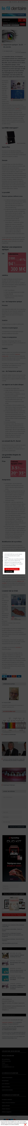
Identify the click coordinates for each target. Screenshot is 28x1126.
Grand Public (9, 571)
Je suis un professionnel (12, 569)
